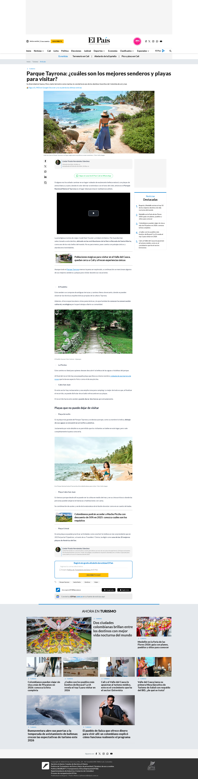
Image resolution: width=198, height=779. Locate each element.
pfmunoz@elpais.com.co (89, 775)
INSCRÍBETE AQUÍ (93, 575)
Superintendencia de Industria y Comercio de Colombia (72, 771)
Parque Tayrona (73, 269)
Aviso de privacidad (85, 766)
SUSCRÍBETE (57, 41)
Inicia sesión (32, 41)
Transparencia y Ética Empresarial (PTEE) (82, 769)
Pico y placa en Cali (130, 56)
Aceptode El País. (79, 570)
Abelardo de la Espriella (105, 56)
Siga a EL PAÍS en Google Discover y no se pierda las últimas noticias (55, 87)
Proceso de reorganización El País (64, 773)
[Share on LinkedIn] (45, 177)
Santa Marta (77, 582)
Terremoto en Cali (81, 56)
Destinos (87, 582)
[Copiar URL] (45, 183)
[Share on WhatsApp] (45, 171)
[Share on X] (45, 166)
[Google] (109, 590)
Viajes (96, 582)
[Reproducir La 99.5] (137, 41)
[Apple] (124, 590)
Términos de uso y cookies (104, 766)
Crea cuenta (44, 41)
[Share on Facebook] (45, 161)
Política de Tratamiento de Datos (79, 570)
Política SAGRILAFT (58, 769)
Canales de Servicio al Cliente (76, 764)
